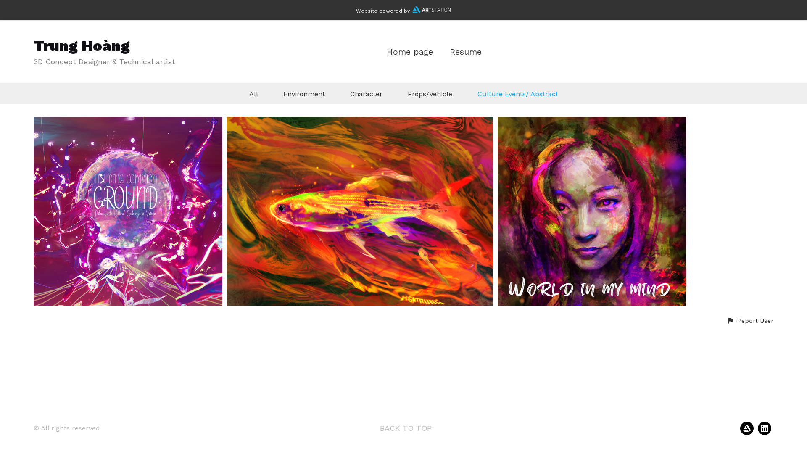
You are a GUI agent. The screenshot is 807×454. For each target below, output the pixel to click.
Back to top (406, 428)
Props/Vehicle (430, 94)
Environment (304, 94)
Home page (410, 52)
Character (366, 94)
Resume (466, 52)
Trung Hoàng (82, 46)
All (253, 94)
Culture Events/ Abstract (517, 94)
